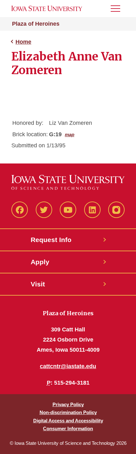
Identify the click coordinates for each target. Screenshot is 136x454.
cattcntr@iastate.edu (68, 366)
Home (23, 42)
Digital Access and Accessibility (68, 420)
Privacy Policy (68, 404)
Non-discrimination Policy (68, 412)
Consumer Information (68, 428)
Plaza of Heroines (35, 24)
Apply (40, 261)
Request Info (51, 239)
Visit (38, 284)
